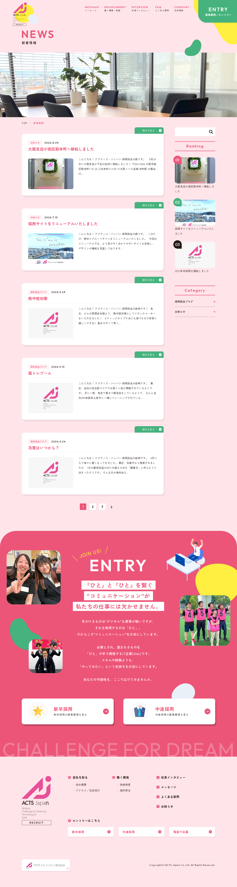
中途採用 (129, 832)
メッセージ (168, 787)
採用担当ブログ (184, 301)
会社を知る (80, 777)
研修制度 (125, 784)
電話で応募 (181, 832)
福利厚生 (125, 790)
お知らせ (180, 312)
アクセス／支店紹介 (88, 790)
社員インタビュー (173, 777)
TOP (25, 123)
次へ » (111, 506)
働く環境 (123, 777)
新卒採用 (78, 832)
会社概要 (81, 784)
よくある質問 (170, 797)
